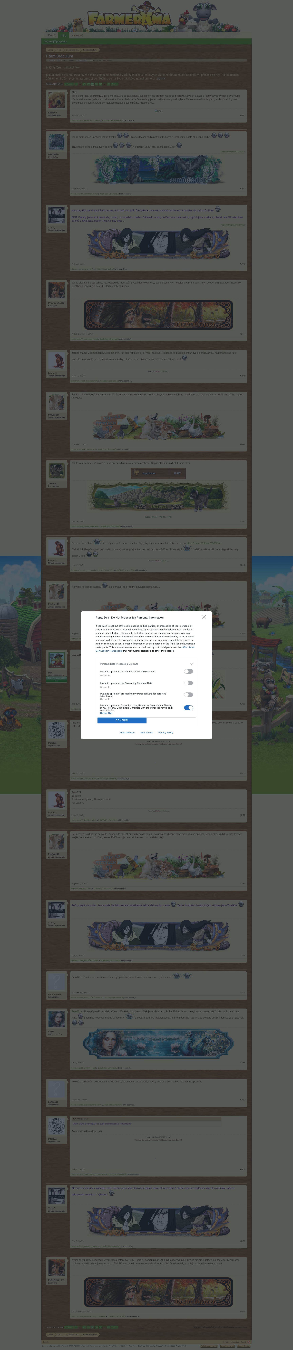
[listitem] (146, 664)
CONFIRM (122, 720)
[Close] (205, 618)
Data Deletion (127, 732)
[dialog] (146, 675)
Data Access (146, 732)
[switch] (188, 671)
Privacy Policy (165, 732)
